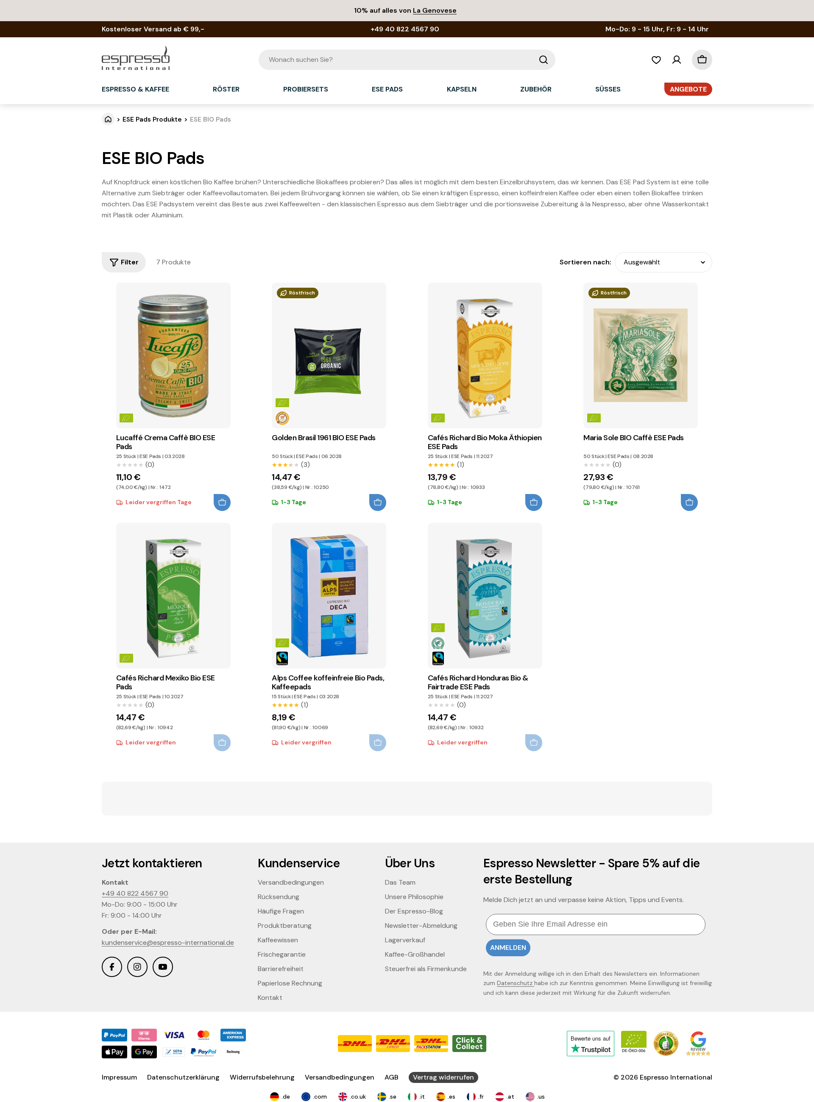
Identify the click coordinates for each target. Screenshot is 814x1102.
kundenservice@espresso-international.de (168, 942)
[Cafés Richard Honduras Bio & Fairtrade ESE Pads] (485, 596)
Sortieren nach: (585, 262)
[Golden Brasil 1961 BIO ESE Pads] (329, 355)
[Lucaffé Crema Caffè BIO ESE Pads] (173, 355)
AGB (392, 1077)
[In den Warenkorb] (222, 502)
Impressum (119, 1077)
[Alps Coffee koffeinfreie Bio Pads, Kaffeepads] (329, 596)
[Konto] (677, 60)
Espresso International (676, 1077)
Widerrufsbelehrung (262, 1077)
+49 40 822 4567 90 (135, 893)
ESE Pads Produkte (152, 119)
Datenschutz (515, 983)
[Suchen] (543, 60)
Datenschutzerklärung (183, 1077)
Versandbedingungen (339, 1077)
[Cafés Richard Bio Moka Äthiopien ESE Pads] (485, 355)
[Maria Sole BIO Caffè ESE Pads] (640, 355)
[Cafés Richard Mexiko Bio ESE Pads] (173, 596)
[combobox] (407, 60)
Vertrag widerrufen (443, 1077)
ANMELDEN (508, 947)
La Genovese (435, 10)
